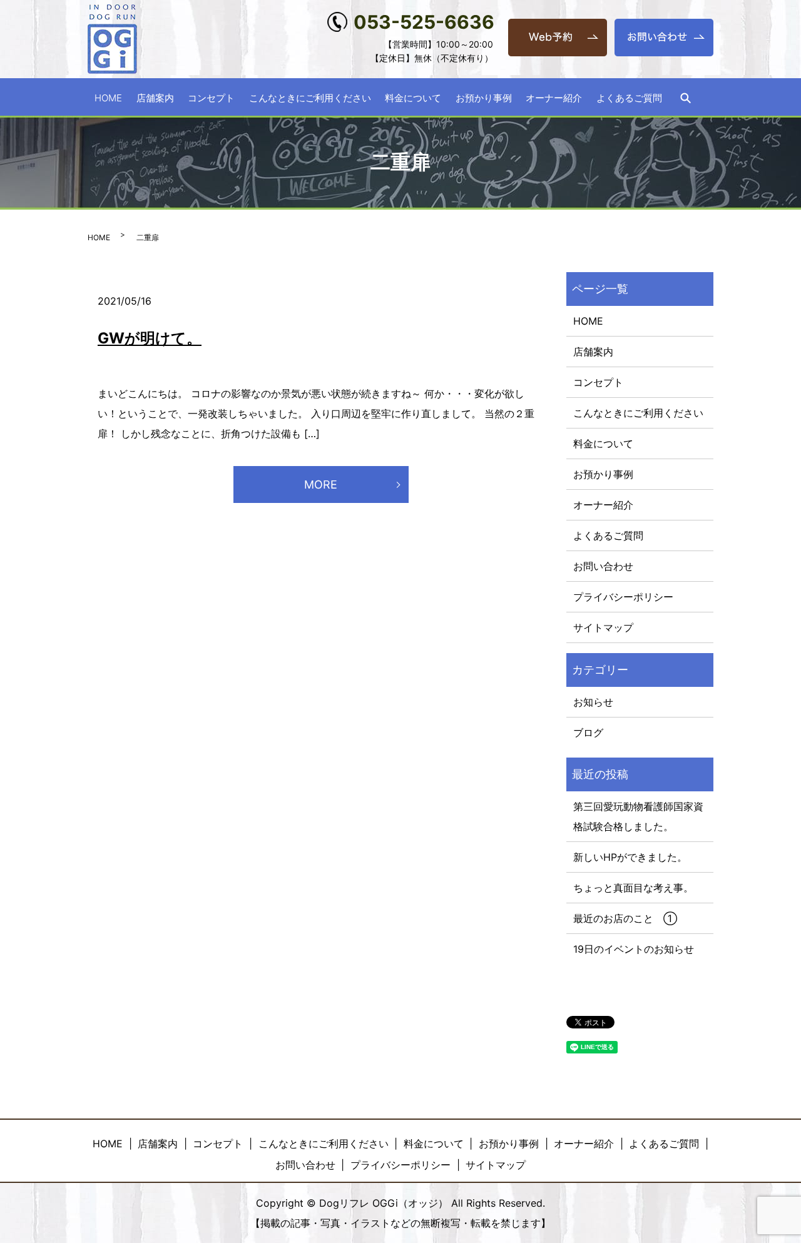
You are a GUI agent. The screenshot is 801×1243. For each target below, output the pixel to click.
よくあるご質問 (629, 97)
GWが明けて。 (150, 338)
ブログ (588, 732)
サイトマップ (603, 627)
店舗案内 (155, 97)
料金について (413, 97)
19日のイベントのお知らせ (633, 949)
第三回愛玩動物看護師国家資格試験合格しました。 (638, 816)
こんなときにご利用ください (310, 97)
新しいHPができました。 (630, 857)
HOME (108, 97)
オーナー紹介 (554, 97)
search (685, 98)
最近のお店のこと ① (625, 918)
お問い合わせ (603, 566)
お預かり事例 (484, 97)
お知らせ (593, 702)
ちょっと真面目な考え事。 (633, 887)
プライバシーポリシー (623, 597)
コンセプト (211, 97)
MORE (320, 484)
